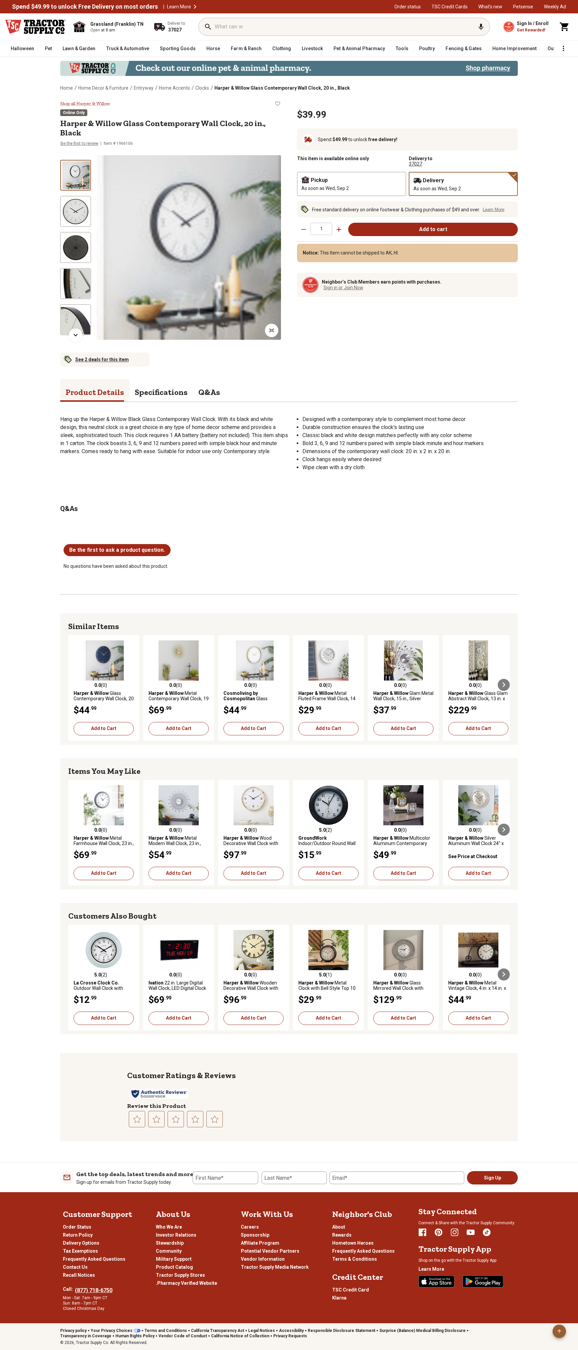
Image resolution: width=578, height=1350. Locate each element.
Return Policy (78, 1235)
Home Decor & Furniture (103, 88)
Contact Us (75, 1267)
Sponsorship (255, 1235)
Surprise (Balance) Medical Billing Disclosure (422, 1331)
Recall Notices (79, 1275)
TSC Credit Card (350, 1289)
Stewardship (170, 1243)
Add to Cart (103, 728)
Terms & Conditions (354, 1259)
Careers (250, 1227)
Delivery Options (81, 1243)
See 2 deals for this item (102, 359)
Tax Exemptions (80, 1251)
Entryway (144, 88)
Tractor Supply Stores (180, 1275)
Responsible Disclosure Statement (341, 1331)
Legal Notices (261, 1331)
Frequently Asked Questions (94, 1259)
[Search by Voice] (481, 27)
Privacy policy (73, 1331)
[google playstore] (483, 1281)
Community (169, 1251)
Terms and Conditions (165, 1331)
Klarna (339, 1298)
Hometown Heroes (353, 1243)
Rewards (342, 1235)
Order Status (77, 1227)
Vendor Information (263, 1259)
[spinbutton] (321, 229)
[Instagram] (455, 1232)
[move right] (504, 685)
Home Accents (174, 88)
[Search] (208, 26)
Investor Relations (176, 1235)
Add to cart (433, 229)
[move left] (74, 685)
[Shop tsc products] (289, 68)
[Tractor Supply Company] (35, 26)
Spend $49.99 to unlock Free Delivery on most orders (85, 6)
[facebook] (422, 1232)
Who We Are (169, 1227)
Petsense (523, 6)
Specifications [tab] (161, 392)
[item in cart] (565, 26)
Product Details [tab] (95, 392)
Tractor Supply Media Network (275, 1267)
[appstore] (436, 1281)
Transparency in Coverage (85, 1336)
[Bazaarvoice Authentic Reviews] (159, 1094)
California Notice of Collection (240, 1336)
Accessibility (291, 1331)
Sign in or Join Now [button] (343, 287)
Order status (407, 6)
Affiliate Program (260, 1243)
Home (66, 88)
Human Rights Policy (135, 1336)
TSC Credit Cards (449, 6)
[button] (195, 7)
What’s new (490, 6)
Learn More (179, 6)
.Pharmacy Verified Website (186, 1283)
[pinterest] (439, 1232)
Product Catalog (174, 1267)
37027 (415, 164)
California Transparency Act (217, 1331)
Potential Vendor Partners (270, 1251)
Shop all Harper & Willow (85, 103)
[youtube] (471, 1232)
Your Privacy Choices (111, 1331)
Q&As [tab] (209, 392)
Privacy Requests (290, 1336)
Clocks (202, 88)
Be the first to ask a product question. (117, 550)
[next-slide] (75, 335)
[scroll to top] (559, 1331)
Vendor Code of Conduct (183, 1336)
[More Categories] (563, 48)
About (338, 1227)
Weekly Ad (555, 6)
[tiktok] (487, 1232)
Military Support (174, 1259)
